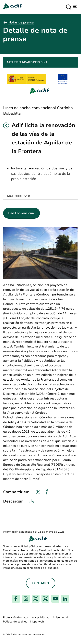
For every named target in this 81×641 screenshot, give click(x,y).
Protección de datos (16, 617)
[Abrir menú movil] (75, 7)
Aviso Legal (60, 617)
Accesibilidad (41, 617)
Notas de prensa (21, 22)
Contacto (40, 583)
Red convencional (21, 213)
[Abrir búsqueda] (68, 7)
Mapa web (37, 621)
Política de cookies (15, 621)
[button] (6, 125)
